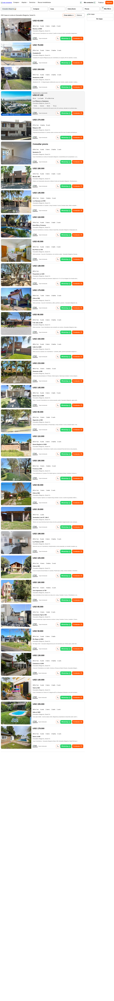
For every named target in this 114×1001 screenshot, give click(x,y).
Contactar (76, 38)
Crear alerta (68, 15)
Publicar (101, 2)
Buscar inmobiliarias (44, 2)
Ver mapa (99, 19)
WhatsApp (64, 38)
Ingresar (109, 2)
